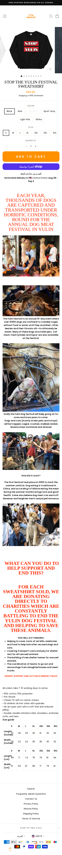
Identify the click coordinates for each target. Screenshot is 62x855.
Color (31, 106)
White (39, 119)
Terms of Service (31, 818)
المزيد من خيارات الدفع (31, 173)
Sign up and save (31, 828)
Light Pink (25, 119)
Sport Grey (49, 111)
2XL (36, 132)
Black (9, 111)
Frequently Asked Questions (31, 794)
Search (31, 788)
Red (20, 111)
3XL (45, 132)
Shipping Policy (31, 813)
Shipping (23, 95)
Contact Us (31, 798)
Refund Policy (31, 808)
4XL (55, 132)
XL (27, 132)
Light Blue (33, 111)
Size (30, 127)
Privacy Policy (31, 803)
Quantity (31, 141)
